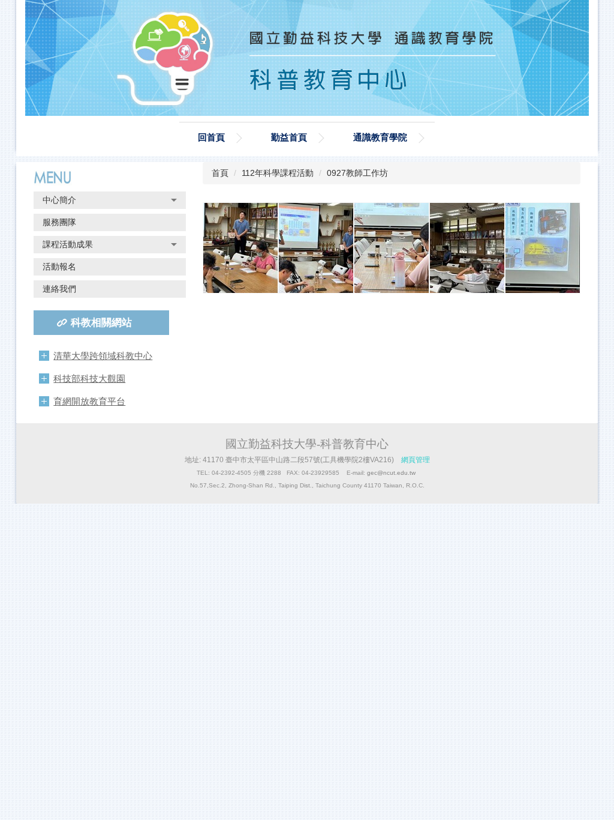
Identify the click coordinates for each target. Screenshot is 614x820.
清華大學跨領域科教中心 (102, 356)
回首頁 (211, 137)
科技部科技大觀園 (89, 378)
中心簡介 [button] (59, 200)
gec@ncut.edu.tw (391, 472)
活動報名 (59, 266)
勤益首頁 (289, 137)
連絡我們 (59, 289)
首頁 (220, 173)
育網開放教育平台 (89, 401)
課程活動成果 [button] (68, 244)
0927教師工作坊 (357, 173)
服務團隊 (59, 222)
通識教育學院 (380, 137)
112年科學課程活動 (278, 173)
